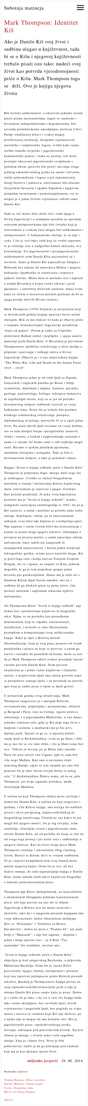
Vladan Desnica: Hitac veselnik (24, 1080)
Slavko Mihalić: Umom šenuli (23, 1084)
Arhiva (8, 1100)
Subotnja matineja (24, 7)
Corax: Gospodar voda (18, 1088)
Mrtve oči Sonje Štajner (19, 1092)
